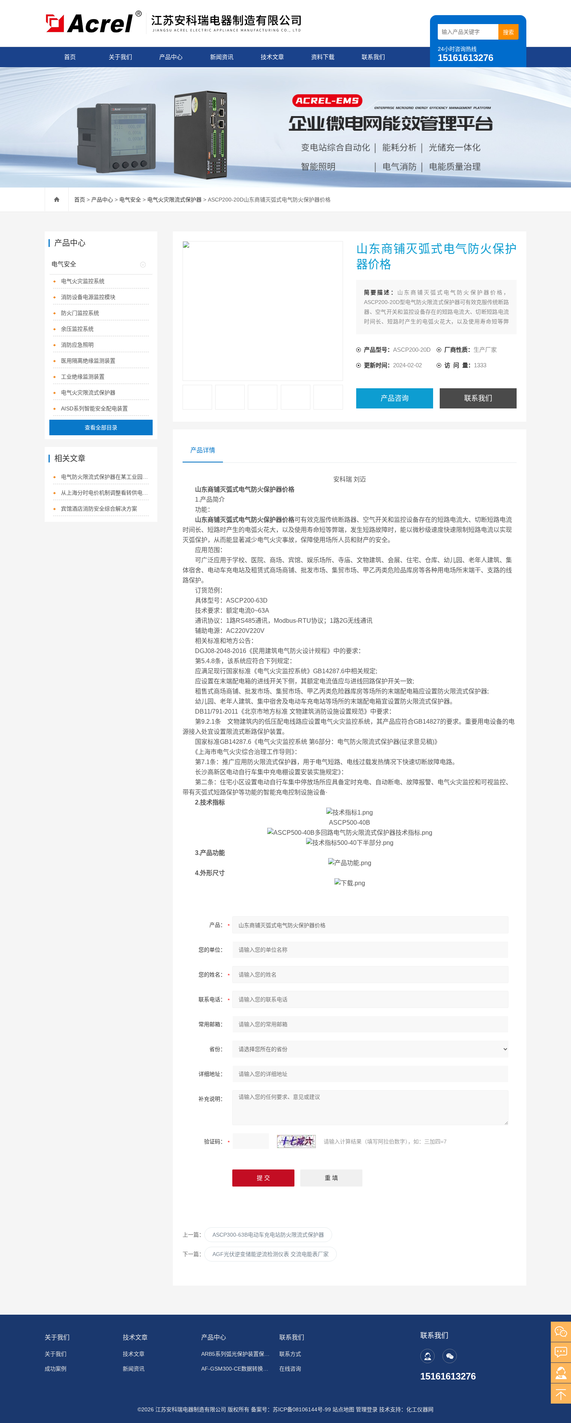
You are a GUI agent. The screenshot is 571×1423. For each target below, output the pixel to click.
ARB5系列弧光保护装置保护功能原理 (235, 1354)
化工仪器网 (419, 1409)
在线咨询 (290, 1369)
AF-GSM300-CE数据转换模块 (235, 1369)
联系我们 (373, 57)
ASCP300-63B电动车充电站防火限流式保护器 (268, 1235)
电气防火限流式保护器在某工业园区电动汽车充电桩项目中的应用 (105, 477)
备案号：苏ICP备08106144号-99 (291, 1409)
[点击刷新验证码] (296, 1141)
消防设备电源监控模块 (88, 297)
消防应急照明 (77, 345)
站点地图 (343, 1409)
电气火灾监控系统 (82, 281)
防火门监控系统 (80, 313)
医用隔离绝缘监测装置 (88, 361)
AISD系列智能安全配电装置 (94, 408)
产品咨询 (395, 398)
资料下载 (322, 57)
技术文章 (272, 57)
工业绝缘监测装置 (82, 377)
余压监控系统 (77, 329)
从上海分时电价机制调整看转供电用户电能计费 (105, 493)
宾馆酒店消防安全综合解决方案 (99, 509)
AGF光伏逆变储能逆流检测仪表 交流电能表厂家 (270, 1254)
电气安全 (130, 199)
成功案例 (55, 1369)
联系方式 (290, 1354)
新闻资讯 (221, 57)
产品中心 (171, 57)
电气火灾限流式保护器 (174, 199)
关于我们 (120, 57)
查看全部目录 (101, 427)
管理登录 (367, 1409)
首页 (70, 57)
